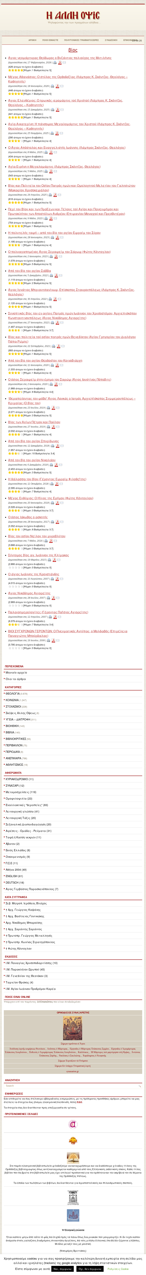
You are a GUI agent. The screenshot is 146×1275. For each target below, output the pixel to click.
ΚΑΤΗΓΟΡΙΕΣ (13, 687)
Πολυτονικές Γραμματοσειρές (81, 40)
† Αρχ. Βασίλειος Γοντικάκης (25, 916)
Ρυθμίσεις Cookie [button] (118, 1269)
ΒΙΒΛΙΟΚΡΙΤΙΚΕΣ (16, 739)
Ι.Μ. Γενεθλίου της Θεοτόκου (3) (27, 976)
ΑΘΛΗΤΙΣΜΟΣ (14, 764)
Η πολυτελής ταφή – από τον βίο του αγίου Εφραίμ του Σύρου (54, 232)
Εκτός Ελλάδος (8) (18, 850)
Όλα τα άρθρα (16, 679)
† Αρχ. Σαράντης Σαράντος (24, 929)
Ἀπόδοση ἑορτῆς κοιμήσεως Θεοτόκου (28, 1048)
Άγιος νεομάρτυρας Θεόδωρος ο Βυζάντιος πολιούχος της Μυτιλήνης (60, 58)
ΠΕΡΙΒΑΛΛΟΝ (14, 745)
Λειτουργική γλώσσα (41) (22, 811)
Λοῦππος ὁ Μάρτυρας (57, 1048)
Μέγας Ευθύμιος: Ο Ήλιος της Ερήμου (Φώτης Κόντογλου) (50, 498)
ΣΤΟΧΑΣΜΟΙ (13, 706)
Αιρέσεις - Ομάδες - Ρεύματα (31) (29, 831)
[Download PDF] (59, 62)
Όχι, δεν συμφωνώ (90, 1269)
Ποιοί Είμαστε (50, 40)
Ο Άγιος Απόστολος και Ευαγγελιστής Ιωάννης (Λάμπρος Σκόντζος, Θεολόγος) (66, 147)
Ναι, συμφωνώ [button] (62, 1269)
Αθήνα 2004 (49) (16, 869)
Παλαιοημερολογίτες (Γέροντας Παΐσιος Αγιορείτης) (48, 612)
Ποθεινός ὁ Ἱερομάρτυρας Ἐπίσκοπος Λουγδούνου (52, 1052)
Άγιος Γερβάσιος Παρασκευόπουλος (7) (32, 889)
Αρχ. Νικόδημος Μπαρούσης (24, 922)
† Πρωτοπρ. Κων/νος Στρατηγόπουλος (30, 942)
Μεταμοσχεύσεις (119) (21, 792)
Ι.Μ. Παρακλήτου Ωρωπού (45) (25, 969)
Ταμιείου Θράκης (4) (19, 982)
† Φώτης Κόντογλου (19, 948)
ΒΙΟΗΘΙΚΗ (12, 726)
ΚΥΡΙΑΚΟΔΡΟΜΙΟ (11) (20, 779)
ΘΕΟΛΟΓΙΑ (13, 693)
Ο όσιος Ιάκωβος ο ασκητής (28, 517)
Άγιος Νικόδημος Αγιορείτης (29, 593)
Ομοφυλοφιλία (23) (19, 798)
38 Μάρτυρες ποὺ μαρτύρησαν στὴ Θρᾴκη (110, 1052)
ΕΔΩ (79, 1102)
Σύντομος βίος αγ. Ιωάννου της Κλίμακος (38, 555)
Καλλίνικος (83, 1052)
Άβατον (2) (13, 844)
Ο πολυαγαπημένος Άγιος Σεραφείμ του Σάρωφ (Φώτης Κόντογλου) (59, 251)
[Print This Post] (55, 62)
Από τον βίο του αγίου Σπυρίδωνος (33, 441)
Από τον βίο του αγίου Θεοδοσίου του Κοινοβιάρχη (45, 360)
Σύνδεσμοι (111, 40)
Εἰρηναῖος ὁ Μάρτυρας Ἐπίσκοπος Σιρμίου (89, 1048)
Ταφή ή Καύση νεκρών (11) (23, 837)
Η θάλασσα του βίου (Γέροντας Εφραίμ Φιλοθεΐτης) (47, 479)
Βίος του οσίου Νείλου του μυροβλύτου (36, 536)
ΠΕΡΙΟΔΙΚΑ (13, 752)
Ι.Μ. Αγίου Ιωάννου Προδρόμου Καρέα (31, 989)
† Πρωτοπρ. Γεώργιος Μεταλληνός (29, 935)
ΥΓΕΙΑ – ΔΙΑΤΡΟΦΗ (18, 719)
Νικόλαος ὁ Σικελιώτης (69, 1055)
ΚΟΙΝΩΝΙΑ (12, 700)
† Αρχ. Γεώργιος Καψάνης (23, 910)
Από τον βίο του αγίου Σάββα (29, 270)
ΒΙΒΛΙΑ (10, 732)
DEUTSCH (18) (15, 882)
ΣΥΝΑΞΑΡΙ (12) (15, 785)
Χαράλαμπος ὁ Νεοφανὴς (94, 1055)
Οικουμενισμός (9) (18, 856)
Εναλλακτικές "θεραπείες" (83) (27, 805)
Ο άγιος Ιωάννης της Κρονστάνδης (33, 574)
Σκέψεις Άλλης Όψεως (21, 713)
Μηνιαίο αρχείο (16, 672)
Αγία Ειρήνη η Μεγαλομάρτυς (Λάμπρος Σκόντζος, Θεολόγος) (54, 166)
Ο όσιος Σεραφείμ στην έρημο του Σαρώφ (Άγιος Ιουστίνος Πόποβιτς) (59, 379)
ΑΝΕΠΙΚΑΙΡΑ (13, 758)
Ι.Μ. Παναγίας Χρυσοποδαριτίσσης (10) (32, 963)
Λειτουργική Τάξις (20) (21, 818)
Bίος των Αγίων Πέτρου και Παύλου (34, 422)
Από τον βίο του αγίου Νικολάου (32, 460)
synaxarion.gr (72, 1071)
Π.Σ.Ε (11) (12, 863)
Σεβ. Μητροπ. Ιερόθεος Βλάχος (26, 903)
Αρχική (32, 40)
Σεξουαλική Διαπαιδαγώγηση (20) (28, 824)
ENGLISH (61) (14, 876)
